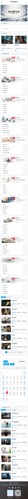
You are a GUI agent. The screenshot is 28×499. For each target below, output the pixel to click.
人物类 (17, 57)
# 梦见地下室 (19, 303)
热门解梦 (3, 410)
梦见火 (4, 204)
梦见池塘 (5, 213)
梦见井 (4, 211)
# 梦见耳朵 (18, 459)
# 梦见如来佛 (19, 312)
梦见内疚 (5, 106)
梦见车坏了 (5, 271)
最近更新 (3, 297)
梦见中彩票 (5, 245)
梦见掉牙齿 (16, 483)
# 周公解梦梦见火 (19, 338)
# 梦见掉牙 (21, 48)
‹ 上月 (5, 361)
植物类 (17, 278)
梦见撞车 (5, 265)
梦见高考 (5, 146)
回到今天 (6, 364)
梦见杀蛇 (14, 473)
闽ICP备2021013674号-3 (21, 484)
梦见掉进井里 (6, 207)
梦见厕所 (5, 231)
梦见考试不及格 (6, 152)
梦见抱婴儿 (5, 70)
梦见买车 (5, 273)
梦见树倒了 (5, 285)
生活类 (17, 137)
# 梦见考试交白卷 (19, 416)
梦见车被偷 (5, 269)
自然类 (17, 198)
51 (15, 352)
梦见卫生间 (5, 229)
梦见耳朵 (5, 193)
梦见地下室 (5, 225)
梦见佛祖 (5, 166)
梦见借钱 (14, 439)
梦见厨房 (5, 233)
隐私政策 (10, 484)
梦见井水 (5, 209)
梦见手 (4, 184)
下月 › (12, 364)
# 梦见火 (25, 338)
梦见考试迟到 (6, 150)
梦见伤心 (5, 110)
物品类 (17, 258)
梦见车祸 (5, 267)
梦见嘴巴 (5, 191)
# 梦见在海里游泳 (19, 425)
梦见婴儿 (5, 72)
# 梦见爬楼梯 (19, 346)
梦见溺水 (5, 128)
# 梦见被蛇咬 (8, 48)
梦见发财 (5, 249)
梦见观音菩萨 (6, 170)
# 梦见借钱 (18, 442)
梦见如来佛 (5, 164)
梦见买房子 (14, 447)
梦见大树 (5, 287)
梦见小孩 (5, 66)
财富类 (17, 238)
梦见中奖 (5, 247)
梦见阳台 (5, 227)
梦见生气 (14, 430)
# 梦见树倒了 (19, 321)
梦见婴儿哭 (5, 68)
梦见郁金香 (5, 291)
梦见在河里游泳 (6, 132)
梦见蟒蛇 (5, 92)
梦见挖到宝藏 (6, 251)
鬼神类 (17, 157)
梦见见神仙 (5, 172)
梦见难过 (5, 112)
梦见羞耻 (5, 104)
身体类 (17, 48)
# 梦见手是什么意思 (24, 329)
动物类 (4, 48)
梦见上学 (5, 144)
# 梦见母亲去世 (19, 468)
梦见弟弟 (5, 64)
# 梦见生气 (18, 433)
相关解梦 (14, 410)
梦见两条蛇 (5, 88)
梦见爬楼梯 (5, 124)
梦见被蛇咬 (3, 45)
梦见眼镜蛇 (5, 90)
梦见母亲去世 (15, 465)
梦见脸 (4, 186)
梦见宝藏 (5, 253)
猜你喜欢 (9, 297)
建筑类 (17, 218)
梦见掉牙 (17, 45)
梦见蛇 (11, 483)
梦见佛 (4, 168)
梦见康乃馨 (5, 293)
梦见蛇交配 (5, 86)
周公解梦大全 (14, 484)
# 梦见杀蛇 (18, 476)
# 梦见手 (18, 329)
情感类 (17, 97)
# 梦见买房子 (19, 450)
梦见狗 (4, 84)
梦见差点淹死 (6, 126)
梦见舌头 (5, 188)
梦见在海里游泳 (6, 130)
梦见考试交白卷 (6, 148)
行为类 (17, 117)
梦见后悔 (5, 108)
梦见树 (4, 289)
